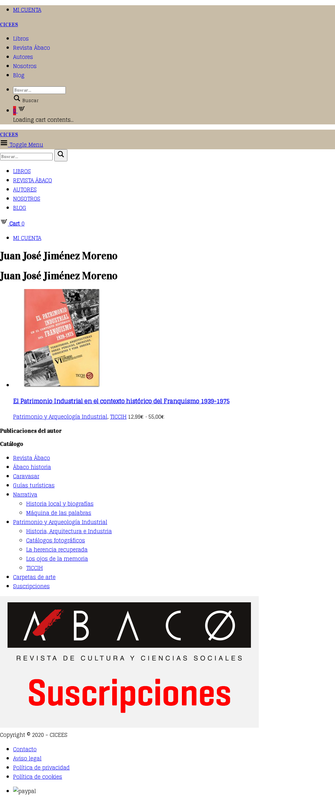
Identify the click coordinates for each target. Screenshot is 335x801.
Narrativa (25, 494)
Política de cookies (37, 776)
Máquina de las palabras (58, 513)
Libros (21, 38)
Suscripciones (31, 586)
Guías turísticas (34, 485)
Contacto (25, 749)
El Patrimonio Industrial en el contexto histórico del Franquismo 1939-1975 (121, 401)
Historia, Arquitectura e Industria (69, 531)
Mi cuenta (27, 9)
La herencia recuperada (57, 549)
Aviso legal (27, 758)
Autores (23, 57)
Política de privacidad (41, 767)
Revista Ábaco (31, 47)
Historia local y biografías (60, 503)
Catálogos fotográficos (55, 540)
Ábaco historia (32, 467)
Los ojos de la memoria (57, 558)
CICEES (9, 24)
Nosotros (25, 66)
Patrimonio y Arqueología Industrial (60, 416)
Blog (19, 75)
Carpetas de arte (34, 577)
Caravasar (26, 476)
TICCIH (118, 416)
